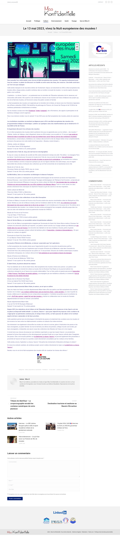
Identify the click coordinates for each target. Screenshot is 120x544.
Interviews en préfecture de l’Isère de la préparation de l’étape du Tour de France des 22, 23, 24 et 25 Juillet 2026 (100, 104)
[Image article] (12, 426)
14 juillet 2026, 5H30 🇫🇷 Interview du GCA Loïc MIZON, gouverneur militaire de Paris (67, 426)
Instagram (43, 110)
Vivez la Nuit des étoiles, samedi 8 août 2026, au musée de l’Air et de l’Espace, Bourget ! (100, 91)
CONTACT (100, 2)
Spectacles (12, 48)
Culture (11, 44)
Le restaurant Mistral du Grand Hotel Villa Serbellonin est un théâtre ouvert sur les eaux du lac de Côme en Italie (101, 146)
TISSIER (92, 207)
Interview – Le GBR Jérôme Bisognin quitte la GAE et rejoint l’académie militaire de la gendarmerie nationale (28, 427)
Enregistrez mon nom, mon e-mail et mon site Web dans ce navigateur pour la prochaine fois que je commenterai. (37, 494)
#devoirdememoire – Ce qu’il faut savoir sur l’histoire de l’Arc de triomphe (29, 439)
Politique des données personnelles (104, 532)
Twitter (38, 110)
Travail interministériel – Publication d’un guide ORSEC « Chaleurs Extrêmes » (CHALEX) (100, 140)
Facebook (32, 110)
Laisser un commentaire (62, 369)
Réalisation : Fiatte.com (88, 532)
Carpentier (93, 251)
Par (45, 369)
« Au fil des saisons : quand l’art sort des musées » (26, 296)
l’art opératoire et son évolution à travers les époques (55, 253)
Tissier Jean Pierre (95, 192)
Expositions (12, 46)
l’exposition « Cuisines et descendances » (60, 230)
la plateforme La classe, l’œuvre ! (44, 336)
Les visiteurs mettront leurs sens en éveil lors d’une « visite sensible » (43, 292)
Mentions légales (76, 532)
